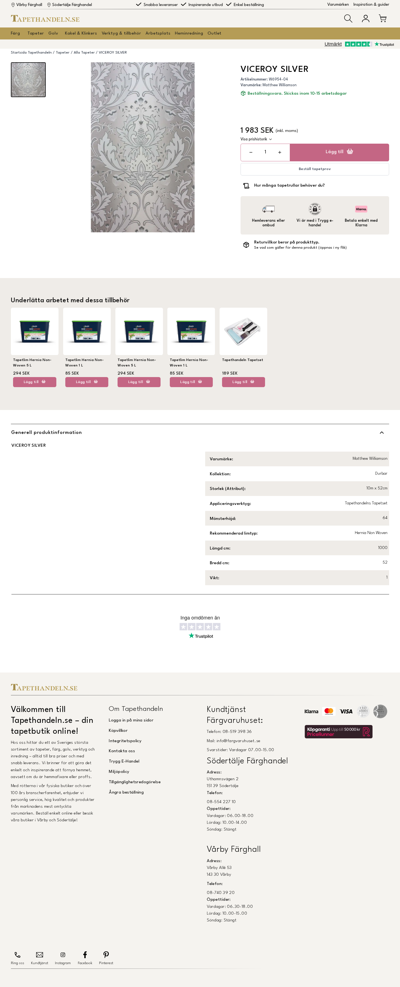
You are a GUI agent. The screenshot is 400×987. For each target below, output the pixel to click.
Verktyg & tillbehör (121, 33)
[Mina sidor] (366, 18)
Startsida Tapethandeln (31, 52)
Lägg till (335, 152)
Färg (15, 33)
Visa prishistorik (254, 139)
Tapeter (35, 33)
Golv (53, 33)
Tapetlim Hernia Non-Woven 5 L (32, 362)
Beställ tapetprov (315, 169)
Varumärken (338, 5)
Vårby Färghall (29, 5)
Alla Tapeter (84, 52)
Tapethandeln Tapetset (242, 360)
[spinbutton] (265, 152)
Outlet (214, 33)
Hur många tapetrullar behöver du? (289, 185)
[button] (348, 18)
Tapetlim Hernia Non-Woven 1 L (84, 362)
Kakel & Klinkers (81, 33)
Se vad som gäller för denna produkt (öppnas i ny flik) (300, 247)
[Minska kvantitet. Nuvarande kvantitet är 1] (251, 152)
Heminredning (189, 33)
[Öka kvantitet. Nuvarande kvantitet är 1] (280, 152)
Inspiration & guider (371, 5)
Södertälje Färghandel (72, 5)
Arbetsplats (158, 33)
